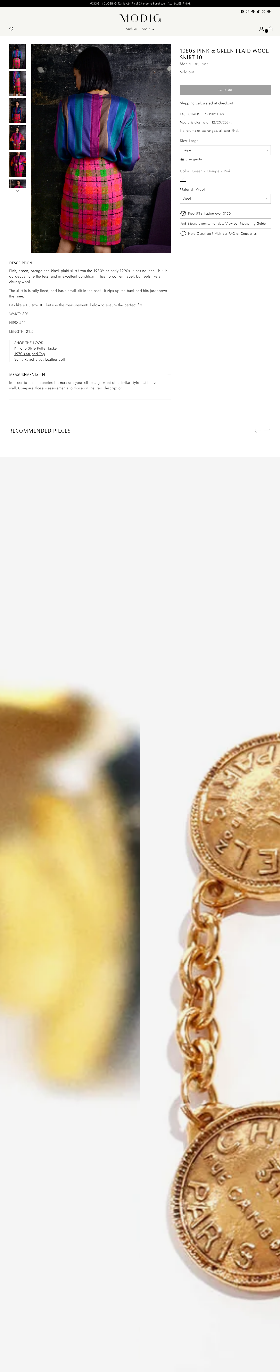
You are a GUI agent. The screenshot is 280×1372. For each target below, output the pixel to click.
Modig (185, 63)
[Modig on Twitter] (263, 11)
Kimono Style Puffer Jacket (36, 348)
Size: (189, 140)
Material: (192, 189)
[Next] (201, 3)
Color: (205, 171)
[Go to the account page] (260, 29)
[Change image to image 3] (17, 110)
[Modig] (140, 18)
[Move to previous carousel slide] (257, 431)
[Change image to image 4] (17, 137)
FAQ (232, 233)
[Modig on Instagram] (247, 11)
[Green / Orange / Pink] (183, 179)
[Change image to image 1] (17, 56)
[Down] (17, 191)
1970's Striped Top (29, 354)
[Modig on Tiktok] (258, 11)
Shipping (187, 103)
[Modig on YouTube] (269, 11)
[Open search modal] (11, 29)
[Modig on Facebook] (242, 11)
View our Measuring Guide (245, 223)
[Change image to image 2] (17, 83)
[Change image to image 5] (17, 164)
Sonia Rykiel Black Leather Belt (39, 359)
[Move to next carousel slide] (267, 430)
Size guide (194, 159)
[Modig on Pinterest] (253, 11)
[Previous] (78, 3)
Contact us (249, 233)
